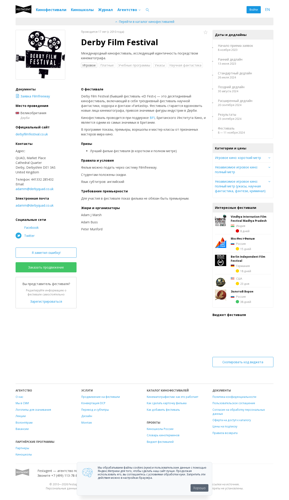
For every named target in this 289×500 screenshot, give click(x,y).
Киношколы (82, 9)
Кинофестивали (51, 9)
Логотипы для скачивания (33, 409)
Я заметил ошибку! (46, 252)
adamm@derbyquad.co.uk (35, 189)
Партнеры (22, 448)
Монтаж (86, 422)
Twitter (29, 235)
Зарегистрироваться (46, 301)
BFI (152, 118)
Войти (253, 10)
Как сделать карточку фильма (166, 403)
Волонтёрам (24, 422)
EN (267, 9)
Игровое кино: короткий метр (238, 158)
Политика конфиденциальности (234, 397)
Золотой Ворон (242, 291)
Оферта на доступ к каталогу (231, 420)
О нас (19, 397)
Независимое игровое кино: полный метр (236, 169)
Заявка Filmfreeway (35, 96)
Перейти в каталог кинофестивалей (146, 21)
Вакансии (22, 429)
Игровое (89, 65)
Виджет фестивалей (160, 441)
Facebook (31, 227)
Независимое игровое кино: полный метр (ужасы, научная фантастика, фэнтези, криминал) (240, 186)
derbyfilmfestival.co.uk (32, 134)
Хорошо (199, 488)
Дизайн (86, 416)
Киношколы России (160, 429)
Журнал (105, 9)
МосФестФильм (243, 238)
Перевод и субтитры (95, 409)
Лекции (21, 416)
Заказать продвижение (46, 267)
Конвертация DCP (93, 403)
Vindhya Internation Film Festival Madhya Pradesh (249, 218)
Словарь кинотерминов (163, 435)
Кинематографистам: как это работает (172, 397)
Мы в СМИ (22, 403)
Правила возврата (225, 433)
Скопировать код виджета (242, 362)
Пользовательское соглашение (233, 403)
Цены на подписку (224, 426)
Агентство (127, 9)
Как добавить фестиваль (163, 409)
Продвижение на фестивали (100, 397)
